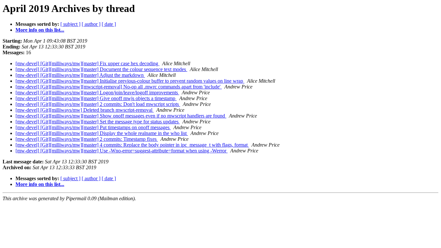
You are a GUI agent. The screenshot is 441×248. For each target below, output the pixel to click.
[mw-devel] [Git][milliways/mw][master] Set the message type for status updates (97, 121)
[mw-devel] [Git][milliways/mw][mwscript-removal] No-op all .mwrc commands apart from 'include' (118, 86)
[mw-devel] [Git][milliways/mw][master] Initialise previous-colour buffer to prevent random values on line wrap (129, 81)
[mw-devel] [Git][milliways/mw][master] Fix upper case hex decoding (87, 63)
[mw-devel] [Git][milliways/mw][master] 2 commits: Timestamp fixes (86, 139)
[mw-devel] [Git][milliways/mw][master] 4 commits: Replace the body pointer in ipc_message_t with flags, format (132, 145)
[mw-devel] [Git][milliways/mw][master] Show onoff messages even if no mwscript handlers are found (120, 116)
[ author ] (91, 24)
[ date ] (109, 24)
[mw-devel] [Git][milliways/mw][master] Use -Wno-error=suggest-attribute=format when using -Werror (121, 150)
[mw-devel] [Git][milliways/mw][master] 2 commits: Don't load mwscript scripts (97, 104)
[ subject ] (70, 24)
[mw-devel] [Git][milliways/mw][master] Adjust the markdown (80, 75)
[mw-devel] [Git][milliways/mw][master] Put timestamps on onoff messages (93, 127)
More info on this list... (39, 30)
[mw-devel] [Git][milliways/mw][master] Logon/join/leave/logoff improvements (97, 92)
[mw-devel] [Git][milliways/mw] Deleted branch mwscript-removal (84, 110)
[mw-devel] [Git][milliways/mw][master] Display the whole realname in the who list (101, 133)
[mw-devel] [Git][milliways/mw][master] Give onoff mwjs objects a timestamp (96, 98)
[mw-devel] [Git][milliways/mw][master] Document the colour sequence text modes (101, 69)
